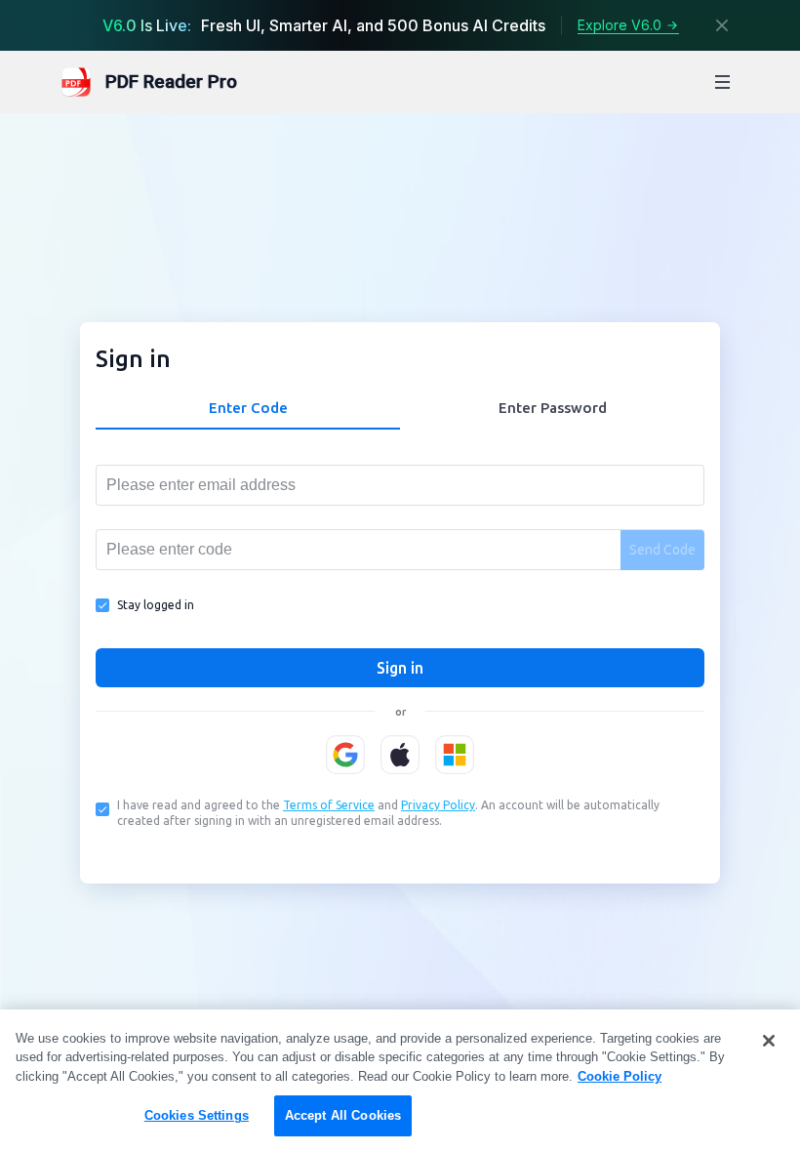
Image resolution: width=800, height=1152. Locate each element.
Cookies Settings (196, 1115)
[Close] (722, 25)
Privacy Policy (438, 805)
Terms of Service (329, 805)
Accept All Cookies (343, 1115)
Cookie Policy (619, 1076)
